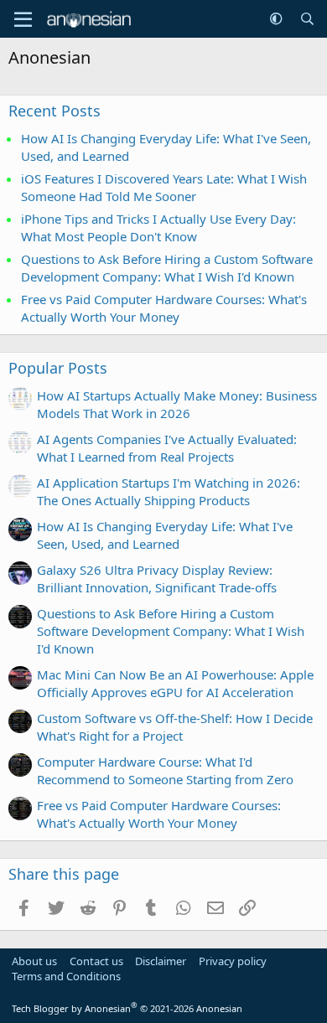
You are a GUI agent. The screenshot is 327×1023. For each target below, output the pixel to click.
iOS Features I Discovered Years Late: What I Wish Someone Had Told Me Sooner (164, 187)
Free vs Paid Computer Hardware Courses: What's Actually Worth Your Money (164, 308)
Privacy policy (233, 961)
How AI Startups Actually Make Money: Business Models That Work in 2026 (177, 404)
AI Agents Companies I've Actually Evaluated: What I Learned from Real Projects (167, 448)
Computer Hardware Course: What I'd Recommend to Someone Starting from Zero (165, 770)
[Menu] (23, 19)
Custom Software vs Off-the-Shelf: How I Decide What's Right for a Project (175, 727)
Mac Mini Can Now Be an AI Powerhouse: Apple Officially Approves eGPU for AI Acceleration (175, 683)
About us (34, 961)
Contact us (96, 961)
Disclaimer (160, 961)
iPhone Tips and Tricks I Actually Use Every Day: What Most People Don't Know (158, 227)
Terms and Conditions (66, 976)
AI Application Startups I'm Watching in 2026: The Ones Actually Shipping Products (168, 491)
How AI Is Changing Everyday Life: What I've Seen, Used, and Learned (165, 535)
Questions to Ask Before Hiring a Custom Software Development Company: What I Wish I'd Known (167, 268)
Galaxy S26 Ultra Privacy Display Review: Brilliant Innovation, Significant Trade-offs (157, 578)
